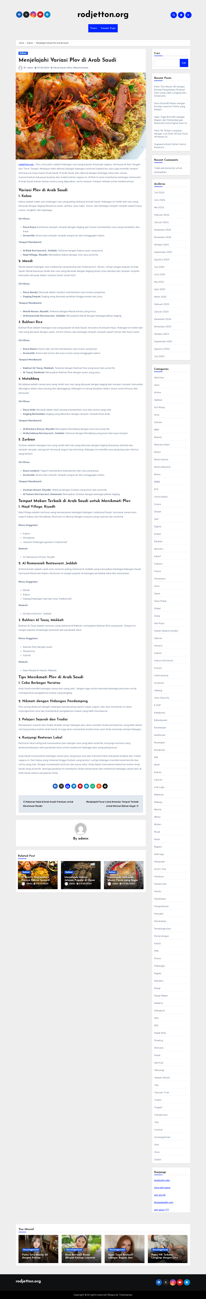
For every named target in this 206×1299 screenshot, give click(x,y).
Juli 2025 (159, 267)
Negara (158, 846)
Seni (156, 1018)
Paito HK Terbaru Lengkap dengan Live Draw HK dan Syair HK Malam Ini (171, 133)
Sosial (157, 1055)
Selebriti (158, 1003)
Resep (157, 988)
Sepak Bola (160, 1033)
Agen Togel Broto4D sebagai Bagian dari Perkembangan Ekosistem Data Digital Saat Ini (170, 120)
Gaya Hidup (160, 601)
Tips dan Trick (161, 1092)
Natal (157, 839)
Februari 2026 (161, 215)
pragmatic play (162, 1180)
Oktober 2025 (161, 244)
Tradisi (157, 1100)
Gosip (157, 616)
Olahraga (159, 854)
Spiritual (158, 1062)
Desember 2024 (162, 319)
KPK (156, 757)
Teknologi (159, 1070)
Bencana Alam (162, 444)
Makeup (158, 802)
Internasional (161, 675)
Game (157, 593)
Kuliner (23, 53)
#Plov (69, 68)
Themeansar (125, 1295)
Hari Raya (159, 623)
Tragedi (158, 1107)
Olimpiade (159, 861)
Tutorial (158, 1129)
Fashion (158, 563)
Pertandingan (161, 936)
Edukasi (158, 541)
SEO (156, 1025)
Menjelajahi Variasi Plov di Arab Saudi (67, 60)
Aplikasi (158, 400)
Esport (157, 556)
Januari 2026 (161, 222)
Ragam (158, 973)
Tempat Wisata (162, 1077)
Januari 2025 (161, 311)
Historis (158, 645)
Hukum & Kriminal (163, 660)
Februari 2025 (161, 304)
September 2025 (163, 252)
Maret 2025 (160, 296)
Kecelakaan (160, 727)
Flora (156, 586)
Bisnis (157, 474)
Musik (157, 832)
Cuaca (157, 504)
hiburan (158, 638)
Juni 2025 (159, 274)
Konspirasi (159, 750)
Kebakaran (159, 712)
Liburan (158, 779)
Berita (157, 452)
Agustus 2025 (161, 259)
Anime (157, 392)
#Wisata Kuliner (81, 68)
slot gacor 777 (161, 1210)
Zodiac (157, 1159)
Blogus (111, 1295)
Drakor (157, 534)
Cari (157, 53)
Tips (156, 1085)
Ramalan (158, 980)
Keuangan (159, 742)
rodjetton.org (103, 15)
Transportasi (161, 1115)
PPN (156, 951)
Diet (156, 519)
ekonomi (158, 549)
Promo (157, 958)
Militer (157, 817)
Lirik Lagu (159, 787)
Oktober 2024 (161, 334)
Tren (156, 1122)
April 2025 (159, 289)
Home (93, 28)
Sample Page (108, 28)
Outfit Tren (160, 869)
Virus (157, 1152)
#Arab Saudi (59, 68)
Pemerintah (160, 884)
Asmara (158, 422)
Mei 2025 (159, 282)
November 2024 (162, 326)
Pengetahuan (161, 906)
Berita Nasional (162, 467)
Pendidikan (160, 899)
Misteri (157, 824)
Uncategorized (162, 1137)
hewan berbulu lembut (166, 630)
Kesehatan (160, 735)
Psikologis (159, 966)
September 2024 (163, 341)
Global (157, 608)
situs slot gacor (162, 1187)
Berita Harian (161, 459)
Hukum (158, 653)
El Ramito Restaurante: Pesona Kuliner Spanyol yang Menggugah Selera (36, 880)
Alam (157, 385)
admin (30, 68)
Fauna (157, 571)
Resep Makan (161, 995)
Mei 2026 (159, 207)
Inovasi (158, 668)
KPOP (157, 765)
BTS (156, 489)
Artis (156, 415)
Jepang (158, 690)
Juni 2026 (159, 200)
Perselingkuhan (162, 928)
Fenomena (160, 578)
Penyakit (159, 913)
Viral (156, 1144)
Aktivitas (159, 377)
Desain (157, 511)
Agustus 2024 (162, 349)
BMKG (157, 482)
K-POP (157, 705)
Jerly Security (161, 698)
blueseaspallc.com (163, 1202)
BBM (156, 429)
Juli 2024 (159, 356)
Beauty (158, 437)
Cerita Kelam (161, 496)
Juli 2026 (159, 192)
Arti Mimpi (159, 407)
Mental (157, 809)
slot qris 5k (160, 1195)
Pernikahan (160, 921)
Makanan (159, 794)
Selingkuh (159, 1010)
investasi (159, 683)
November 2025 (162, 237)
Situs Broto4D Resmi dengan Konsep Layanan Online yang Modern (169, 106)
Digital (157, 526)
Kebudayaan (160, 720)
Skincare (159, 1048)
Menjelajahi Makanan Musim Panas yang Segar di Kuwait (122, 880)
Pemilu (157, 891)
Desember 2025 (162, 229)
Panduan (159, 876)
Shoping (158, 1040)
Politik (157, 943)
